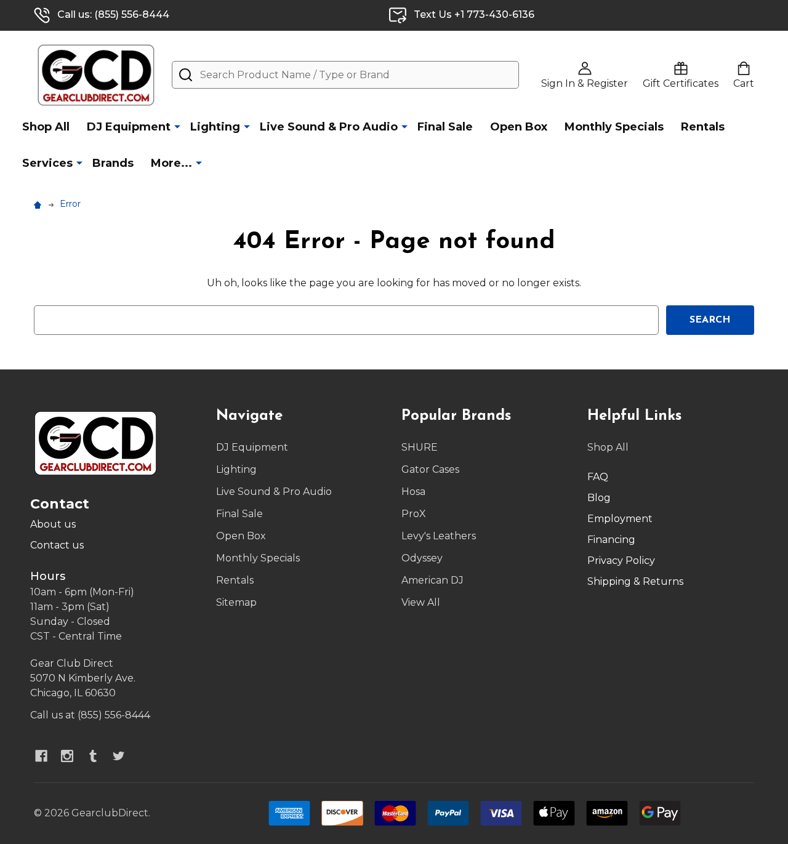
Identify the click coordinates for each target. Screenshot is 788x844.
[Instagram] (67, 756)
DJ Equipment (129, 127)
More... (171, 163)
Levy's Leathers (438, 536)
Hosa (413, 491)
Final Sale (445, 127)
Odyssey (422, 558)
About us (53, 524)
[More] (177, 126)
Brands (113, 163)
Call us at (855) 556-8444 (90, 715)
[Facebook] (41, 756)
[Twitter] (119, 756)
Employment (620, 518)
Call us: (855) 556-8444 (113, 14)
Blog (599, 498)
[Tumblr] (93, 756)
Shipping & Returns (635, 581)
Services (47, 163)
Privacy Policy (621, 560)
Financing (611, 539)
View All (420, 602)
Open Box (518, 127)
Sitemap (236, 602)
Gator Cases (430, 469)
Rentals (703, 127)
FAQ (597, 477)
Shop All (46, 127)
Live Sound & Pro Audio (329, 127)
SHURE (419, 447)
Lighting (215, 127)
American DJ (432, 580)
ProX (413, 514)
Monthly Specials (614, 127)
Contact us (57, 545)
